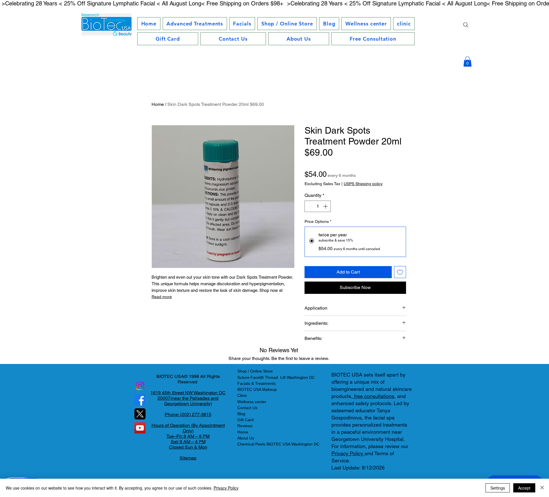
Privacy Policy (348, 453)
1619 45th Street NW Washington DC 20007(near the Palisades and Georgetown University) (188, 398)
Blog (241, 413)
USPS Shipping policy (363, 183)
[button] (195, 23)
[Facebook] (140, 399)
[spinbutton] (317, 206)
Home (158, 104)
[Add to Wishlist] (400, 272)
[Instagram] (140, 385)
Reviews (244, 425)
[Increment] (326, 206)
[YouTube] (140, 427)
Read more (162, 296)
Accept (524, 488)
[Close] (542, 487)
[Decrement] (309, 206)
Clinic (242, 395)
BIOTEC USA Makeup (257, 389)
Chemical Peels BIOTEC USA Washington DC (278, 444)
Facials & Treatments (256, 383)
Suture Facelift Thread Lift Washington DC (276, 377)
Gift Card (245, 419)
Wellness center (251, 401)
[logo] (140, 413)
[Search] (466, 25)
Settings (497, 488)
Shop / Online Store (255, 371)
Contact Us (247, 407)
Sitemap (188, 458)
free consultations (373, 396)
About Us (245, 438)
